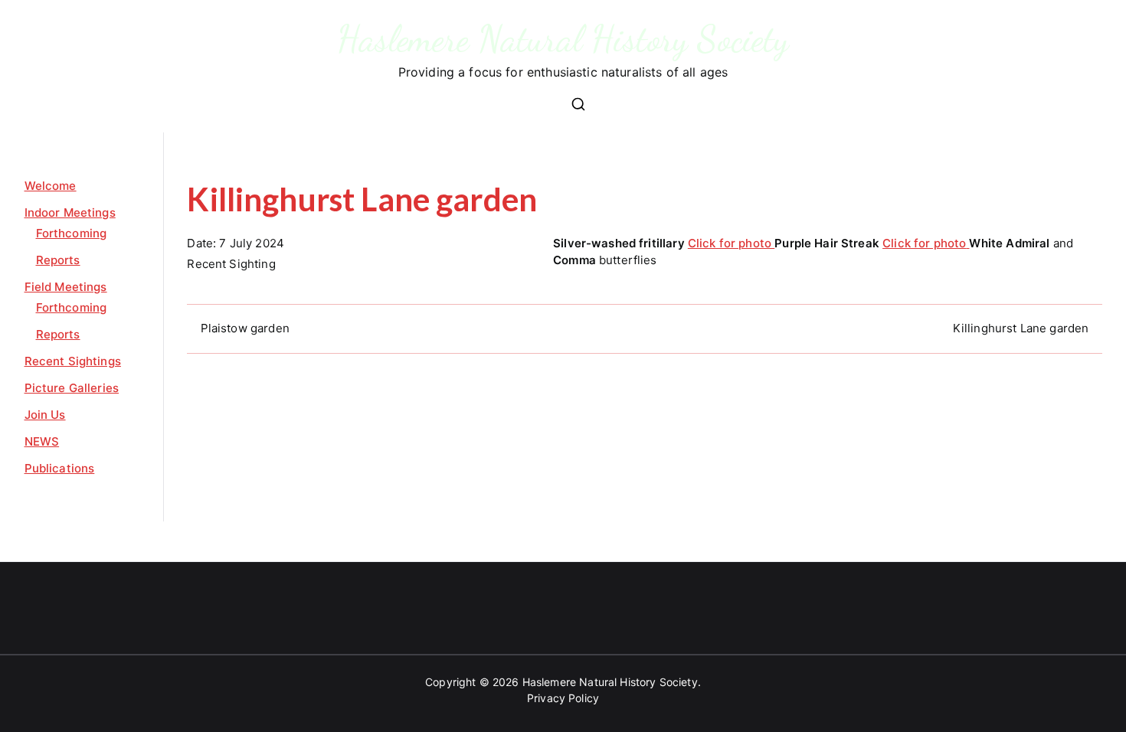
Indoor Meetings (70, 212)
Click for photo (731, 243)
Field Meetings (66, 286)
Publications (60, 468)
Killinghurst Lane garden (1021, 328)
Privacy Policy (563, 697)
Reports (58, 260)
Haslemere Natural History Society (563, 38)
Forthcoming (71, 233)
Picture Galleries (72, 388)
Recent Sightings (73, 361)
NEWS (42, 441)
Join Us (45, 414)
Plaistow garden (245, 328)
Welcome (51, 185)
